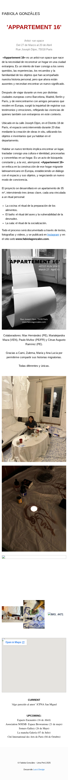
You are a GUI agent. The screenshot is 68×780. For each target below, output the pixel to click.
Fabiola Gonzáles (21, 13)
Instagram (53, 234)
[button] (5, 614)
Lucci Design (39, 769)
